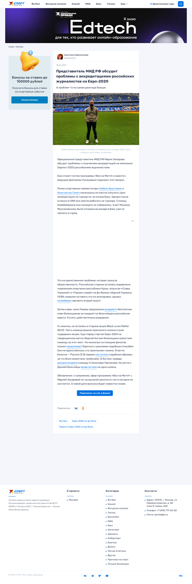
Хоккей (76, 4)
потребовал (64, 300)
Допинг (112, 546)
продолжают (74, 346)
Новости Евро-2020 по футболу (76, 426)
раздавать (111, 309)
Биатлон (112, 542)
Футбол (35, 4)
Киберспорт (114, 538)
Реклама (73, 500)
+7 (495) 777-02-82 (167, 510)
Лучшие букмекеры (118, 564)
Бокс (98, 4)
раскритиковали (67, 362)
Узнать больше (29, 100)
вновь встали (89, 367)
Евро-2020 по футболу (84, 421)
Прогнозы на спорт (118, 559)
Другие (112, 555)
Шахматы (113, 534)
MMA (88, 4)
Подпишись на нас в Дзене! (95, 393)
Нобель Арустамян (110, 188)
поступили (101, 354)
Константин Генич (68, 192)
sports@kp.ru (161, 514)
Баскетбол (113, 517)
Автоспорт (113, 529)
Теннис (111, 4)
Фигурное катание (56, 4)
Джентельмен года (163, 4)
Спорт (11, 47)
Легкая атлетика (117, 551)
